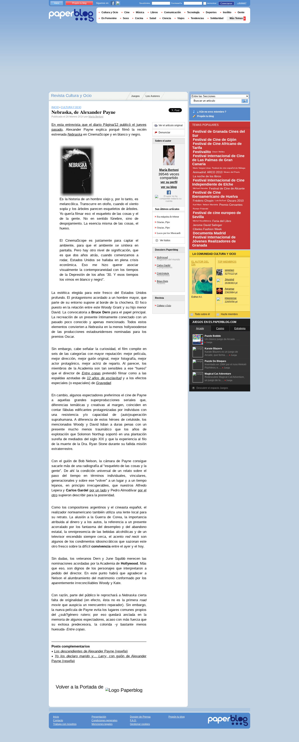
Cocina (139, 18)
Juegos (135, 96)
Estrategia (240, 328)
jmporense (231, 298)
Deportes (211, 12)
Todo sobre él (202, 314)
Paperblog (71, 15)
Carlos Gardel (163, 265)
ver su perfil (168, 182)
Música (140, 12)
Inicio (56, 3)
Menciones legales (102, 724)
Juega (209, 342)
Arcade (200, 328)
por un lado (98, 490)
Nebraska (75, 134)
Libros (154, 12)
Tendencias (197, 18)
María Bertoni (95, 116)
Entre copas (91, 373)
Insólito (227, 12)
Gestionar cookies (140, 724)
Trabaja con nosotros (64, 724)
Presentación (99, 716)
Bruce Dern (162, 280)
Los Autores (153, 96)
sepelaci (229, 270)
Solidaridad (216, 18)
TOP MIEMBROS (227, 261)
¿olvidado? (241, 3)
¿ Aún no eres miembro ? (211, 111)
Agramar (229, 288)
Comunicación (172, 12)
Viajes (180, 18)
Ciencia (166, 18)
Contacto (58, 720)
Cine (127, 12)
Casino (220, 328)
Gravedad (103, 383)
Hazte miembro (229, 314)
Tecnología (193, 12)
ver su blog (169, 187)
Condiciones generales (104, 720)
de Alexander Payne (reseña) (91, 651)
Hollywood (162, 257)
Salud (153, 18)
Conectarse (226, 3)
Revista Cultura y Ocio (71, 95)
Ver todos (165, 240)
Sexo (126, 18)
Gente (241, 12)
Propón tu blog (205, 116)
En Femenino (109, 18)
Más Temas (236, 18)
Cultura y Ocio (164, 305)
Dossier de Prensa (140, 716)
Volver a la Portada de (80, 687)
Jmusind (229, 279)
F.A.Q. (133, 720)
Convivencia (163, 273)
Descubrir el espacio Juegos (212, 388)
